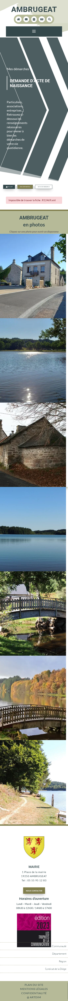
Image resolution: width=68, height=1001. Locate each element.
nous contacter (34, 890)
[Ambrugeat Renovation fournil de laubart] (33, 485)
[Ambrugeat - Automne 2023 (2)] (33, 739)
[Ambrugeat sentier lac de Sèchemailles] (33, 823)
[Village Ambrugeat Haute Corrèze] (33, 317)
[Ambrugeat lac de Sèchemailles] (33, 570)
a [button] (34, 31)
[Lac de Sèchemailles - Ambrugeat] (33, 401)
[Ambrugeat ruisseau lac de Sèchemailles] (33, 654)
